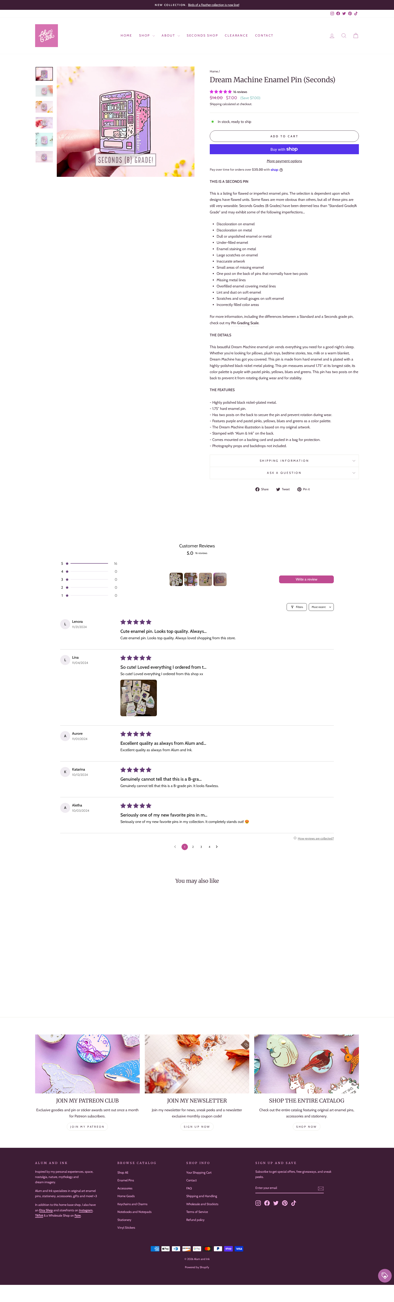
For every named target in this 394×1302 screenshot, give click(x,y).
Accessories (124, 1188)
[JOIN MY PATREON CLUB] (87, 1063)
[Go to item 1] (176, 579)
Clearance (236, 35)
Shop (145, 35)
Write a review (306, 579)
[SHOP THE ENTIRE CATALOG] (306, 1063)
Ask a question (284, 473)
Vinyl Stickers (126, 1227)
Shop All (122, 1172)
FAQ (189, 1188)
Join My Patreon (87, 1126)
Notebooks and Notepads (134, 1212)
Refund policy (195, 1220)
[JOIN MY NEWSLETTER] (197, 1063)
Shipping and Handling (201, 1196)
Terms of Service (197, 1212)
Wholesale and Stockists (202, 1204)
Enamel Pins (125, 1180)
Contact (264, 35)
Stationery (124, 1220)
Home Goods (126, 1196)
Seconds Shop (202, 35)
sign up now (197, 1126)
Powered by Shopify (197, 1267)
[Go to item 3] (205, 579)
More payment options (284, 161)
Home (126, 35)
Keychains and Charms (132, 1204)
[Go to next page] (218, 847)
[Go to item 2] (190, 579)
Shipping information (284, 460)
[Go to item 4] (220, 579)
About (169, 35)
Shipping (216, 104)
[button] (221, 92)
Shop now (306, 1126)
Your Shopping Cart (199, 1172)
